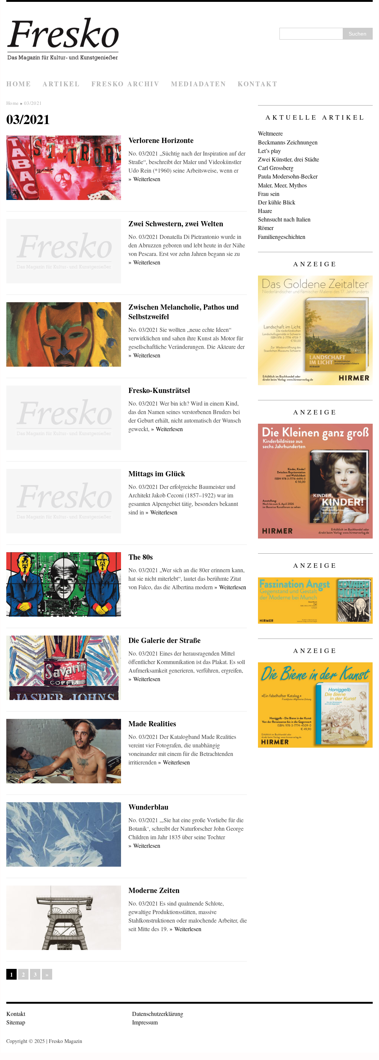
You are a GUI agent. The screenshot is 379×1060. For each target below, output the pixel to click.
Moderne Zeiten (154, 890)
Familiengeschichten (281, 236)
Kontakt (258, 84)
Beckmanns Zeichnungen (288, 142)
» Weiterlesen (144, 179)
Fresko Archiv (125, 84)
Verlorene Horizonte (161, 140)
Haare (265, 210)
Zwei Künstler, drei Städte (288, 159)
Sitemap (15, 1022)
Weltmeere (270, 133)
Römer (266, 227)
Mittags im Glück (156, 473)
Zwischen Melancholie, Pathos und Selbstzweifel (183, 311)
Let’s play (269, 150)
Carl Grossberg (276, 167)
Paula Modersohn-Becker (288, 176)
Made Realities (152, 723)
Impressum (145, 1022)
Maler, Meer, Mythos (282, 185)
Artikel (61, 84)
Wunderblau (148, 806)
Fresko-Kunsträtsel (159, 390)
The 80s (140, 556)
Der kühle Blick (276, 202)
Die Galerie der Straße (164, 640)
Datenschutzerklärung (157, 1013)
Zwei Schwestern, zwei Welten (175, 223)
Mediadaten (199, 84)
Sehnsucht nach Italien (284, 219)
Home (18, 84)
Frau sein (268, 193)
